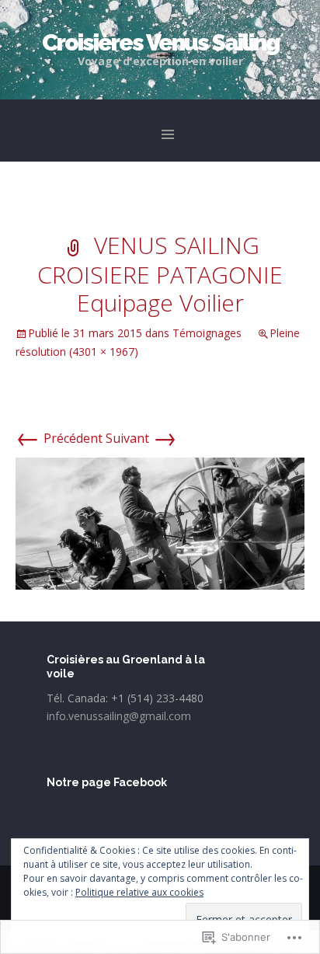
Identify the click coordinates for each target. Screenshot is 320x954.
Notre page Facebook (107, 782)
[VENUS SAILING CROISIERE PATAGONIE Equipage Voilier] (160, 522)
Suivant (141, 438)
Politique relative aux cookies (139, 892)
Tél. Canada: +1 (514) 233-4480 (125, 698)
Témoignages (207, 333)
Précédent (59, 438)
